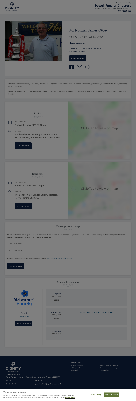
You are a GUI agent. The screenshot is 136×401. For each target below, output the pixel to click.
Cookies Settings (95, 394)
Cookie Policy (70, 397)
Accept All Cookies (111, 394)
